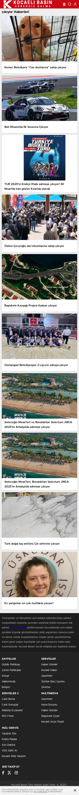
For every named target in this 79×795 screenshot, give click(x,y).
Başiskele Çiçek (50, 716)
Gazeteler (47, 676)
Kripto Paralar (9, 739)
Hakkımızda (8, 681)
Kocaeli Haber (18, 627)
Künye (5, 676)
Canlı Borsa (8, 699)
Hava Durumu (49, 705)
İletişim (6, 687)
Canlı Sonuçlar (10, 705)
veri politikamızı (40, 792)
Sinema (45, 687)
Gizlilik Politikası (11, 664)
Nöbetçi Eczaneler (12, 710)
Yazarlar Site (9, 733)
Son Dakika (8, 745)
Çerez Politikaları (11, 670)
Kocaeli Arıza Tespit (52, 721)
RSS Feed (7, 716)
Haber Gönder (49, 664)
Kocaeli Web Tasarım (14, 756)
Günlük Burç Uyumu (53, 681)
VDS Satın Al (9, 750)
